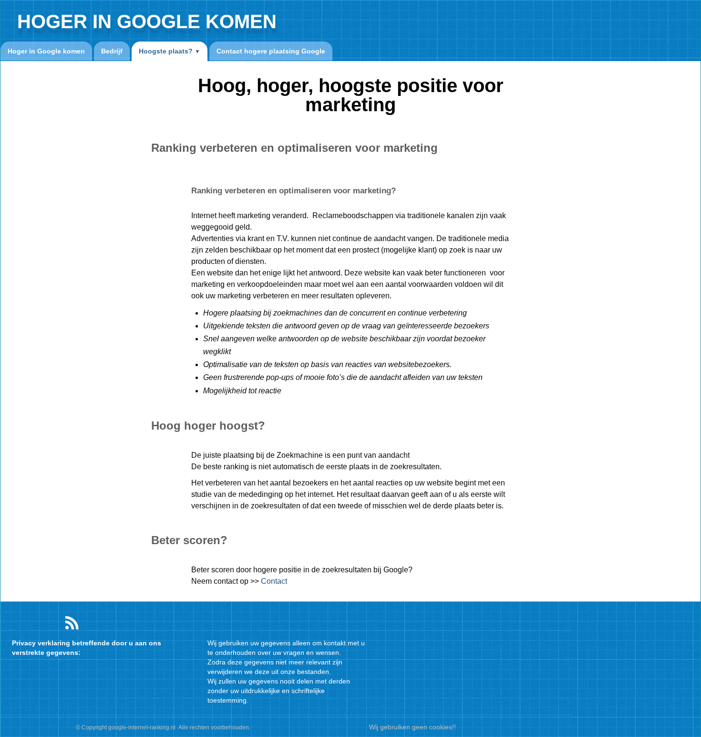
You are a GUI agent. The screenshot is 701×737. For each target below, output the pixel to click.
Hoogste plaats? (169, 51)
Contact (274, 581)
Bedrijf (112, 51)
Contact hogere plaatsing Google (270, 51)
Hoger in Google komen (46, 51)
